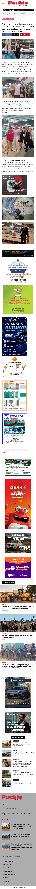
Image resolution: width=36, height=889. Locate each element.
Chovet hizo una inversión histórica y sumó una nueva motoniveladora (16, 607)
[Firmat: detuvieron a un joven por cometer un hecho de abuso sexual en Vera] (6, 783)
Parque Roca (25, 450)
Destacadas (11, 18)
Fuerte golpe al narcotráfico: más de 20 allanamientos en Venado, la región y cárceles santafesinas (17, 666)
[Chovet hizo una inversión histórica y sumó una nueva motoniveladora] (18, 594)
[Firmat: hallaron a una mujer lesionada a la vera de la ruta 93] (6, 774)
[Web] (18, 567)
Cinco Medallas (10, 450)
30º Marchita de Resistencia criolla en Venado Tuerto (17, 636)
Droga (3, 662)
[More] (32, 34)
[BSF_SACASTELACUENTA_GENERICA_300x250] (18, 722)
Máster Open (18, 450)
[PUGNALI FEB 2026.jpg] (18, 428)
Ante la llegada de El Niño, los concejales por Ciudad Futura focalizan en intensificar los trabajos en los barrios (22, 764)
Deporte (6, 13)
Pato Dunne (5, 452)
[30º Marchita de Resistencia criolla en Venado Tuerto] (18, 623)
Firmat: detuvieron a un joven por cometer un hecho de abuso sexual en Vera (23, 783)
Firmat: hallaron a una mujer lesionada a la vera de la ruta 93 (23, 773)
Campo (3, 633)
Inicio (3, 13)
